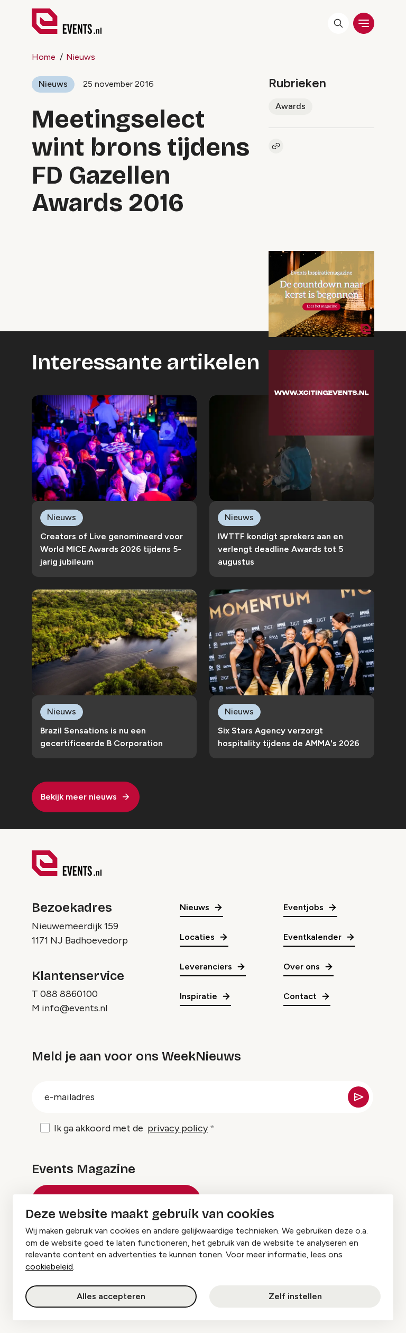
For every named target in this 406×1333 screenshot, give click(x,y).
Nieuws (80, 57)
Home (44, 57)
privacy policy (177, 1128)
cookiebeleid (49, 1267)
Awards (290, 106)
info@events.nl (74, 1008)
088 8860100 (69, 994)
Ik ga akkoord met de (131, 1128)
